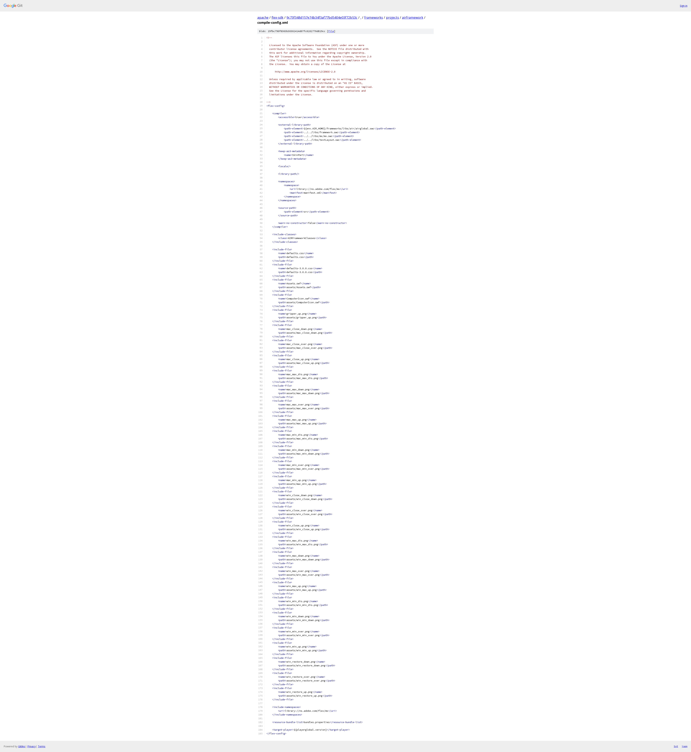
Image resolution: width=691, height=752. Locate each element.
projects (392, 17)
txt (676, 746)
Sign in (683, 5)
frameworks (373, 17)
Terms (41, 746)
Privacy (31, 746)
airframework (412, 17)
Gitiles (21, 746)
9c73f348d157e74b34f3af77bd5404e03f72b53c (321, 17)
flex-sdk (277, 17)
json (684, 746)
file (331, 31)
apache (262, 17)
